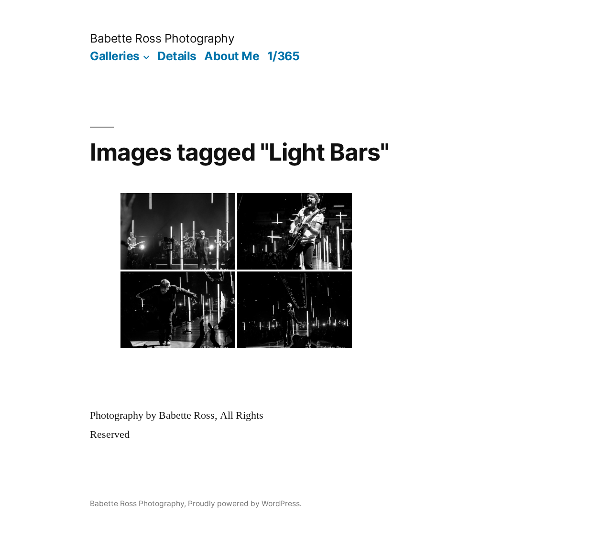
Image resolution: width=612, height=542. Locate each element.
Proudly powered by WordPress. (245, 503)
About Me (231, 56)
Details (177, 56)
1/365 (283, 56)
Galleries (115, 56)
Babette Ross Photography (162, 38)
